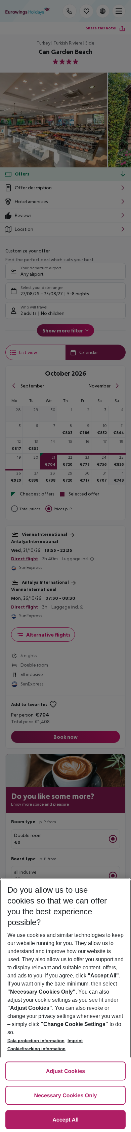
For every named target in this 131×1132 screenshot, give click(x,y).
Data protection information (35, 1040)
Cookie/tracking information (36, 1048)
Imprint (75, 1040)
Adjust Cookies (65, 1071)
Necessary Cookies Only (65, 1096)
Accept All (65, 1120)
